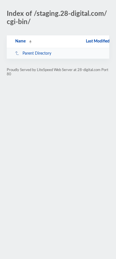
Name (20, 41)
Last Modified (98, 41)
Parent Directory (37, 53)
